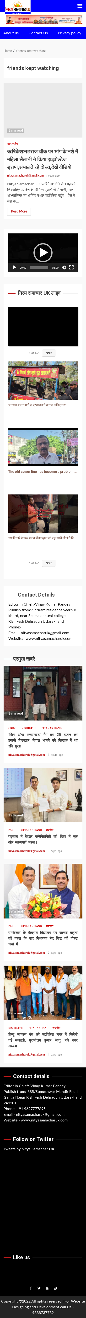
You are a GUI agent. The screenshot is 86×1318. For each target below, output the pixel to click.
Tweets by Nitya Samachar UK (29, 1149)
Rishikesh (30, 728)
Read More (19, 211)
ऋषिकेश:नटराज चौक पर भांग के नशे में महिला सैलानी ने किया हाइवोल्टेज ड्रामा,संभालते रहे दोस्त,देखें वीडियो (43, 110)
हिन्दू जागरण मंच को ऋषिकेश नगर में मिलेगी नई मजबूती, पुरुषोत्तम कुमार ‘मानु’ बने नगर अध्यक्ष (43, 993)
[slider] (39, 267)
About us (11, 33)
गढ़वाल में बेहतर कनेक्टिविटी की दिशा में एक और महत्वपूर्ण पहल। (43, 795)
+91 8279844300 (36, 627)
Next (49, 353)
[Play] (14, 267)
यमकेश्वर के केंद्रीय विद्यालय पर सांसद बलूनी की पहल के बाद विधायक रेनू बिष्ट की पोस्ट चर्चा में (43, 891)
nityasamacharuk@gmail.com (25, 175)
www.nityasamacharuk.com (49, 639)
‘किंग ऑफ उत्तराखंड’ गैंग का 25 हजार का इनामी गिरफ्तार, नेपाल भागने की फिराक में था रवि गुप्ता (43, 693)
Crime (13, 728)
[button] (43, 252)
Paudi (13, 830)
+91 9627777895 (31, 1109)
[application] (43, 252)
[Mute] (63, 267)
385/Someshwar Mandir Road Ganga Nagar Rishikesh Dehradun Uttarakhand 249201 (43, 1097)
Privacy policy (69, 33)
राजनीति (49, 830)
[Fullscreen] (71, 267)
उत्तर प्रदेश (12, 144)
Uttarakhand (51, 728)
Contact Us (38, 33)
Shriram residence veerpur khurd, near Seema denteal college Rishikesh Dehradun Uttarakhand (42, 615)
